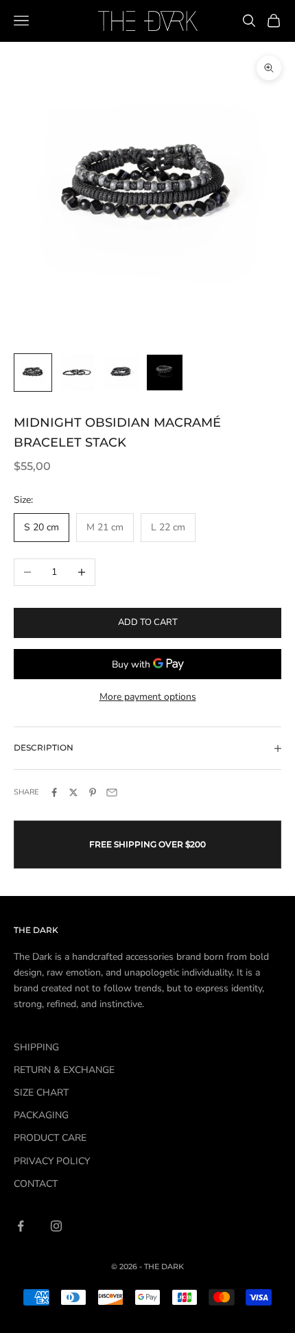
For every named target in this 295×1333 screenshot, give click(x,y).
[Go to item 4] (164, 372)
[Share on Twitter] (73, 792)
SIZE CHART (41, 1092)
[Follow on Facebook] (20, 1226)
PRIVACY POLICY (52, 1161)
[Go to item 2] (77, 372)
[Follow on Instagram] (56, 1226)
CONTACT (36, 1183)
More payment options (147, 696)
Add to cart (148, 622)
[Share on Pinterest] (92, 792)
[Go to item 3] (121, 372)
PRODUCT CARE (50, 1137)
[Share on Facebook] (54, 792)
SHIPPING (36, 1047)
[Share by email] (111, 792)
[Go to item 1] (33, 372)
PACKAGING (41, 1115)
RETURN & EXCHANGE (64, 1069)
